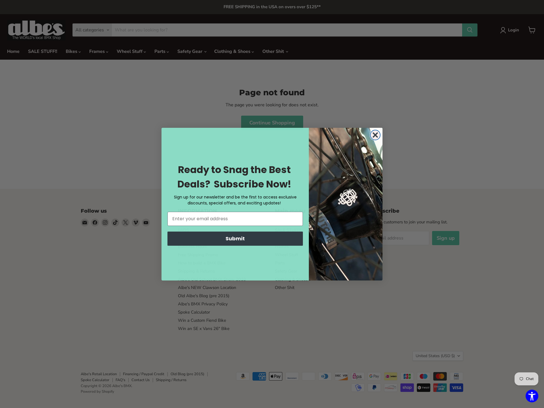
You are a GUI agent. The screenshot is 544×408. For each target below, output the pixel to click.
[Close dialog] (375, 135)
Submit (235, 238)
